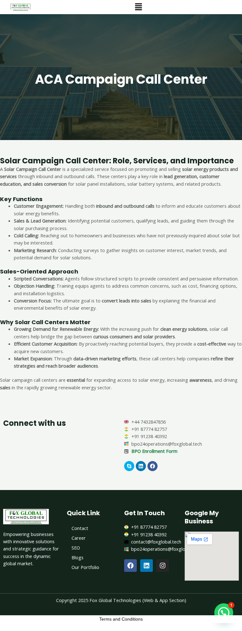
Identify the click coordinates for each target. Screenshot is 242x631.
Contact (80, 528)
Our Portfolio (85, 567)
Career (79, 538)
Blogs (78, 557)
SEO (76, 547)
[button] (138, 7)
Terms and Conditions (121, 619)
